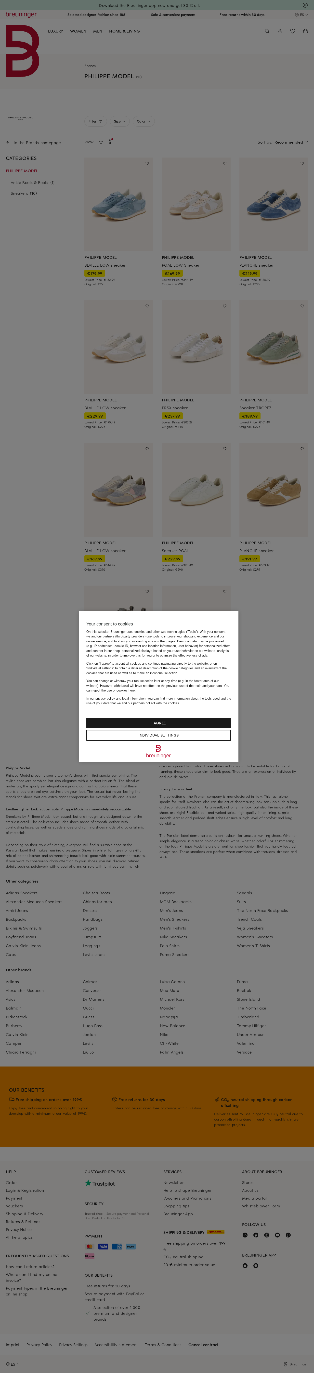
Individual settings (159, 735)
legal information (133, 698)
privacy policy (105, 698)
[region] (158, 686)
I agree (159, 723)
